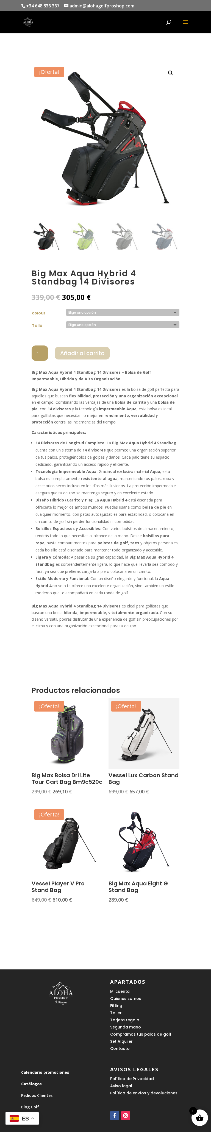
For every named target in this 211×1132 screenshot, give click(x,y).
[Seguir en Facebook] (114, 1115)
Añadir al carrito (82, 353)
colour (39, 313)
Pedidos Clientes (36, 1095)
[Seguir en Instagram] (125, 1115)
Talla (37, 325)
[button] (171, 73)
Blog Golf (30, 1106)
